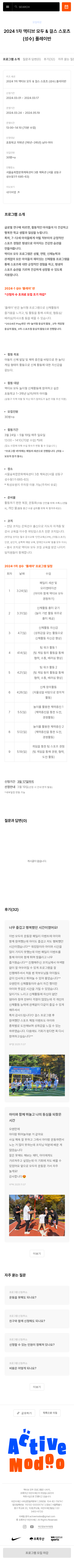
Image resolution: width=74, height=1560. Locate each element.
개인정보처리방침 (45, 1526)
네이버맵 (11, 192)
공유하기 (26, 1413)
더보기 (37, 1253)
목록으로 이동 (50, 1412)
